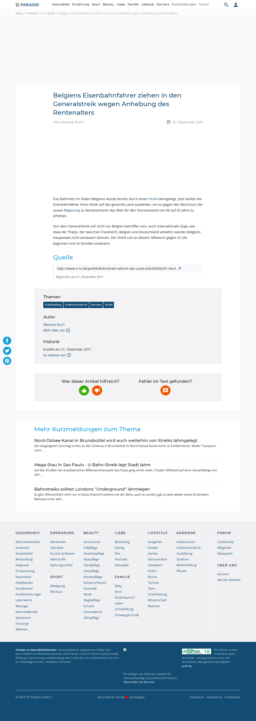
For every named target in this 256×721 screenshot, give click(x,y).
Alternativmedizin (28, 542)
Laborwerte (24, 600)
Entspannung (25, 571)
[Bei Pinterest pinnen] (7, 361)
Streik (51, 13)
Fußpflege (90, 548)
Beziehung (122, 542)
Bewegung (57, 586)
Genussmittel (157, 559)
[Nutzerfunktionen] (235, 4)
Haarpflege (91, 559)
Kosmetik (90, 588)
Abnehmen (58, 542)
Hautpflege (91, 571)
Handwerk (155, 565)
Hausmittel (23, 577)
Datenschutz (214, 697)
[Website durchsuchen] (226, 4)
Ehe (117, 553)
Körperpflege (93, 577)
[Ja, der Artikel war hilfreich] (84, 390)
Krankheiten (24, 588)
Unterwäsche (93, 612)
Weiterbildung (187, 565)
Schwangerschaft (127, 615)
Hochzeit (121, 559)
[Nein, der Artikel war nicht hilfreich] (97, 390)
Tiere (151, 588)
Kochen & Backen (62, 553)
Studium (183, 559)
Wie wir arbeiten (228, 580)
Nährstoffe (58, 559)
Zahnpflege (91, 618)
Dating (119, 548)
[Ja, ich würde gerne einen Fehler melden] (165, 390)
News (19, 13)
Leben (119, 603)
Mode (88, 594)
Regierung (72, 210)
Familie (133, 4)
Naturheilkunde (27, 612)
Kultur (152, 571)
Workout (56, 592)
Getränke (56, 548)
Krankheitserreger (28, 594)
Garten (153, 553)
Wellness (22, 629)
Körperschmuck (95, 583)
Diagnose (22, 565)
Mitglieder (224, 548)
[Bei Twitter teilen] (7, 351)
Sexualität (122, 565)
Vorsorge (22, 623)
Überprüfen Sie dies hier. (139, 682)
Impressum (197, 697)
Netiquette (225, 553)
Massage (22, 606)
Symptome (23, 618)
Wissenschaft (157, 600)
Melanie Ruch (54, 324)
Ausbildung (184, 553)
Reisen (152, 577)
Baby (118, 586)
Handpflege (92, 565)
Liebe (121, 4)
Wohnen (154, 606)
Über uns (227, 565)
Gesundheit (61, 4)
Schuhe (89, 606)
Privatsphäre (232, 697)
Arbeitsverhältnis (76, 304)
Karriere (163, 4)
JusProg (186, 666)
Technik (153, 583)
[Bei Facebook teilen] (7, 341)
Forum (204, 4)
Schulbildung (124, 609)
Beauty (108, 4)
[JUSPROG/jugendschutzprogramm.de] (196, 651)
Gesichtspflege (94, 553)
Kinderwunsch (125, 597)
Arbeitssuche (186, 542)
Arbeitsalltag (53, 304)
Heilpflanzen (24, 583)
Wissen (182, 571)
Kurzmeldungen (184, 4)
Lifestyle (147, 4)
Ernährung (80, 4)
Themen (32, 13)
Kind (118, 592)
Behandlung (24, 559)
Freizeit (153, 548)
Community (225, 542)
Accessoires (92, 542)
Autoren (223, 574)
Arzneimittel (24, 553)
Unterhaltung (157, 594)
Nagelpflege (92, 600)
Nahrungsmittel (61, 565)
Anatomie (22, 548)
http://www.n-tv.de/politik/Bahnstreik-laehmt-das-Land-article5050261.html (116, 268)
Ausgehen (155, 542)
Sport (96, 4)
